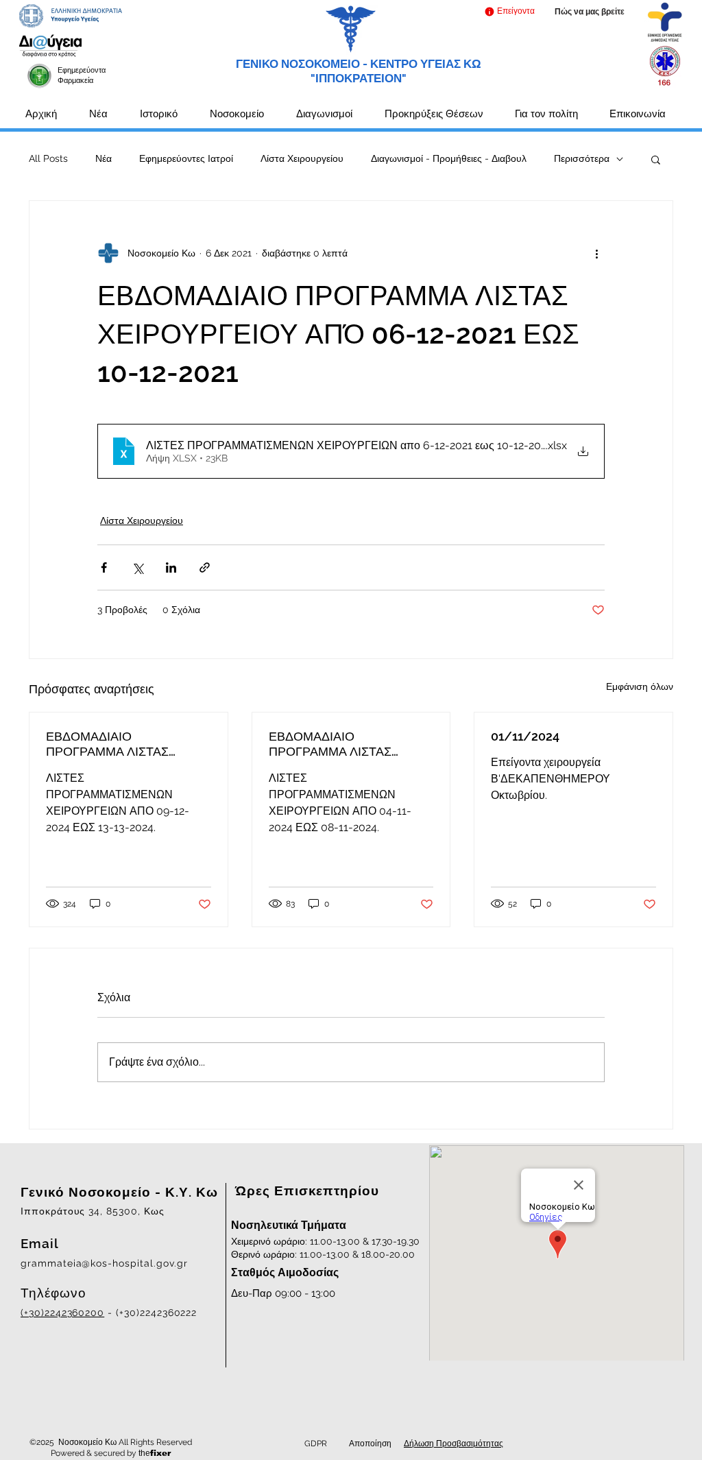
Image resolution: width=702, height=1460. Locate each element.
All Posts (48, 158)
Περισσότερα (581, 158)
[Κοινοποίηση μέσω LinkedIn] (171, 567)
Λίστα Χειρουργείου (302, 158)
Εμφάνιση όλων (639, 686)
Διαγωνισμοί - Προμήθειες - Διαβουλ (448, 158)
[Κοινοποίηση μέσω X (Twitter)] (137, 567)
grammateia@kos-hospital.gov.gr (104, 1263)
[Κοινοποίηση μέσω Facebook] (103, 567)
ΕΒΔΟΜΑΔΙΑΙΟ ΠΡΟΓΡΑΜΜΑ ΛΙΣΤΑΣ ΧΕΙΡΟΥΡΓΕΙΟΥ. (107, 744)
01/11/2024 (525, 736)
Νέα (103, 158)
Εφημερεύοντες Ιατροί (186, 158)
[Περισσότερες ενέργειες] (596, 253)
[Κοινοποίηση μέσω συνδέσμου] (204, 567)
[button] (509, 11)
